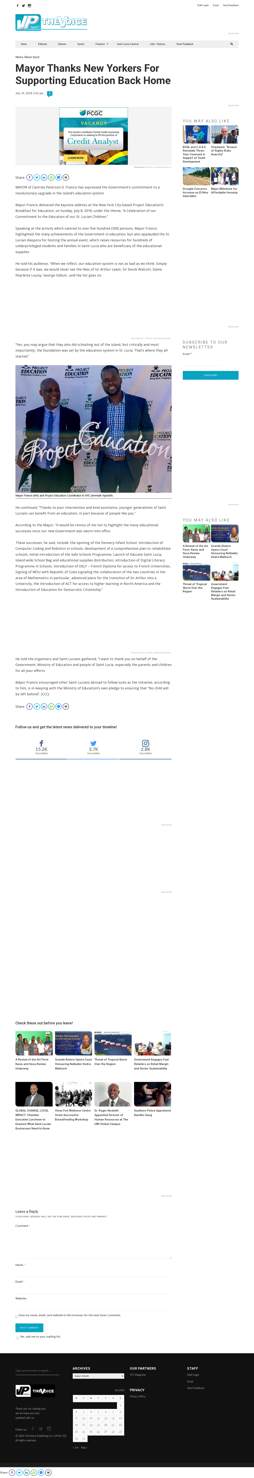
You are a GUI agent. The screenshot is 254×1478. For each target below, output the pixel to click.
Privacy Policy (137, 1396)
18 (91, 1425)
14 (113, 1418)
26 (98, 1432)
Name (20, 1264)
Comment (22, 1225)
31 (83, 1438)
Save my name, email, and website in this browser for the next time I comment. (70, 1315)
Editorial (42, 44)
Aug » (84, 1447)
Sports (80, 44)
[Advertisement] (172, 22)
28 (113, 1432)
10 (83, 1418)
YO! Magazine (138, 1375)
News (24, 44)
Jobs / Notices (157, 44)
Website (20, 1298)
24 (83, 1432)
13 (105, 1418)
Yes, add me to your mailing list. (40, 1336)
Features (100, 44)
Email (216, 5)
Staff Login (203, 5)
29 (120, 1432)
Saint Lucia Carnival (128, 44)
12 (98, 1418)
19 (98, 1425)
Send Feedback (231, 5)
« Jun (76, 1447)
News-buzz (32, 57)
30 (76, 1438)
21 (113, 1425)
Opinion (62, 44)
